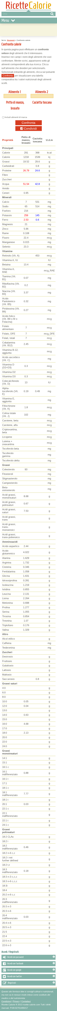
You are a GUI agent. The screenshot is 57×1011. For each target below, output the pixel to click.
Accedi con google (14, 970)
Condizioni (6, 1001)
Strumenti (11, 40)
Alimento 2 (41, 92)
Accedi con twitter (14, 976)
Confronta (28, 122)
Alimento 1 (14, 92)
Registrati (12, 982)
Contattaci (26, 1001)
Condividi (30, 128)
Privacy (16, 1001)
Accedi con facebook (15, 963)
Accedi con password (15, 957)
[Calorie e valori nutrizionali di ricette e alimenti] (28, 6)
